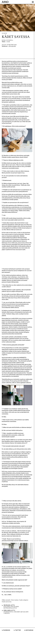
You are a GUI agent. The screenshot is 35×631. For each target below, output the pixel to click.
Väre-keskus (15, 600)
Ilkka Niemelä (6, 600)
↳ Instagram (28, 630)
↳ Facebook (6, 630)
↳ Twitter (17, 630)
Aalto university (7, 601)
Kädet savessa (16, 37)
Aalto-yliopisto (24, 600)
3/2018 (4, 33)
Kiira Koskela (7, 40)
